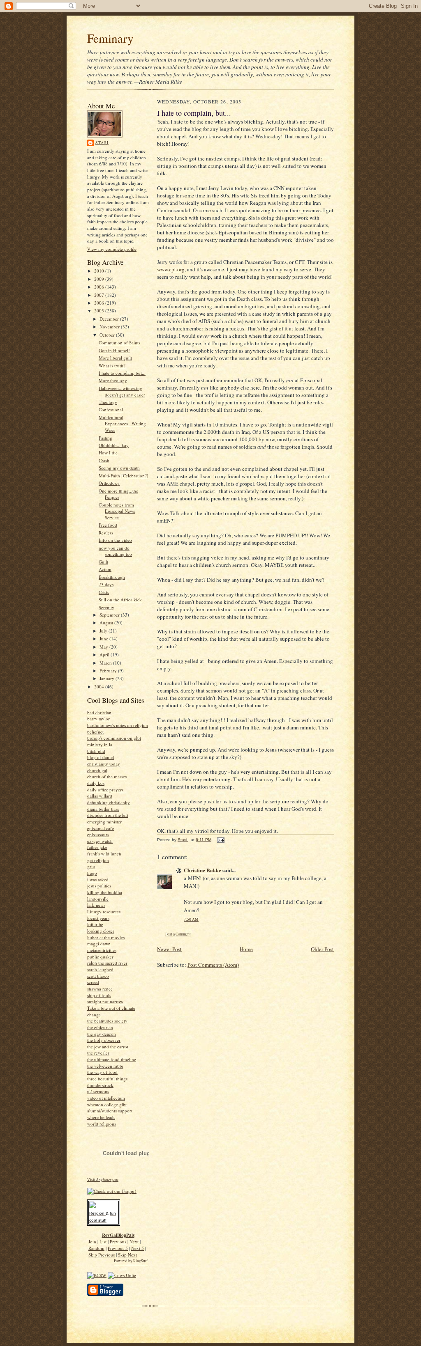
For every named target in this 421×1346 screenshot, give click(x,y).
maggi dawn (99, 943)
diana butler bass (103, 809)
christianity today (103, 764)
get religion (98, 860)
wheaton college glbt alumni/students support (109, 1107)
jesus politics (99, 886)
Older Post (322, 949)
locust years (98, 918)
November (110, 326)
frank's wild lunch (104, 854)
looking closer (100, 931)
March (106, 663)
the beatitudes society (107, 1021)
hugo (92, 873)
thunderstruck (100, 1085)
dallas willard (99, 796)
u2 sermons (98, 1091)
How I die (108, 452)
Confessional (111, 409)
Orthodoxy (109, 483)
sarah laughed (100, 969)
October (107, 335)
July (104, 631)
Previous (118, 1241)
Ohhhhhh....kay (114, 445)
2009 (99, 279)
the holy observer (103, 1040)
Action (105, 569)
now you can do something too (115, 551)
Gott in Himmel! (114, 350)
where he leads (101, 1117)
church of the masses (107, 776)
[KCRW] (96, 1275)
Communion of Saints (119, 342)
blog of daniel (100, 757)
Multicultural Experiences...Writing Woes (122, 423)
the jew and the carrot (107, 1046)
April (105, 654)
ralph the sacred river (107, 963)
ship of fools (99, 995)
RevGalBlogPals (118, 1235)
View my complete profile (111, 249)
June (104, 638)
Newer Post (169, 949)
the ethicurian (100, 1027)
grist (91, 866)
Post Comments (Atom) (213, 964)
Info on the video (115, 540)
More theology (113, 380)
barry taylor (98, 718)
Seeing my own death (119, 468)
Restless (106, 533)
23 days (106, 584)
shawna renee (100, 989)
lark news (96, 905)
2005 (99, 310)
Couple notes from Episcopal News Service (117, 511)
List (102, 1241)
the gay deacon (101, 1034)
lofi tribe (95, 924)
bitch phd (96, 751)
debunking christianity (108, 802)
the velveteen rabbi (105, 1066)
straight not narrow (105, 1001)
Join (92, 1241)
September (110, 615)
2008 (99, 287)
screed (93, 982)
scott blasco (98, 976)
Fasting (105, 438)
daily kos (95, 783)
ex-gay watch (100, 841)
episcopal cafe (100, 828)
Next (134, 1241)
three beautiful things (107, 1078)
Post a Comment (178, 934)
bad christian (99, 712)
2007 (99, 295)
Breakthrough (112, 577)
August (106, 622)
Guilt (103, 562)
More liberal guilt (115, 358)
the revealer (98, 1053)
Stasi (102, 142)
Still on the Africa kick (120, 599)
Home (246, 949)
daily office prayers (105, 790)
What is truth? (112, 365)
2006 (99, 303)
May (104, 647)
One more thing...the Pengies (118, 494)
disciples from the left (107, 815)
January (107, 678)
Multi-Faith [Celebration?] (123, 475)
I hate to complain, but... (122, 373)
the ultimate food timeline (111, 1059)
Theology (108, 402)
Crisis (104, 592)
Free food (108, 525)
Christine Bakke (202, 870)
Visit (102, 1179)
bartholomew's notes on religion (117, 725)
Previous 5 (118, 1248)
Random (96, 1248)
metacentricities (101, 950)
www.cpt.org (171, 269)
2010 (99, 271)
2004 (99, 686)
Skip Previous (101, 1255)
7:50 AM (191, 919)
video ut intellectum (106, 1098)
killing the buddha (104, 892)
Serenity (106, 607)
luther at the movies (106, 937)
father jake (97, 847)
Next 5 (137, 1248)
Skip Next (127, 1255)
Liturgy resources (103, 911)
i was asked (98, 879)
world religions (101, 1124)
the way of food (102, 1072)
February (108, 670)
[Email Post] (220, 839)
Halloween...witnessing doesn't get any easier (122, 391)
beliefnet (95, 732)
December (109, 319)
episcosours (98, 834)
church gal (97, 770)
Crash (104, 460)
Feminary (110, 38)
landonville (98, 899)
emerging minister (104, 822)
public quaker (100, 957)
